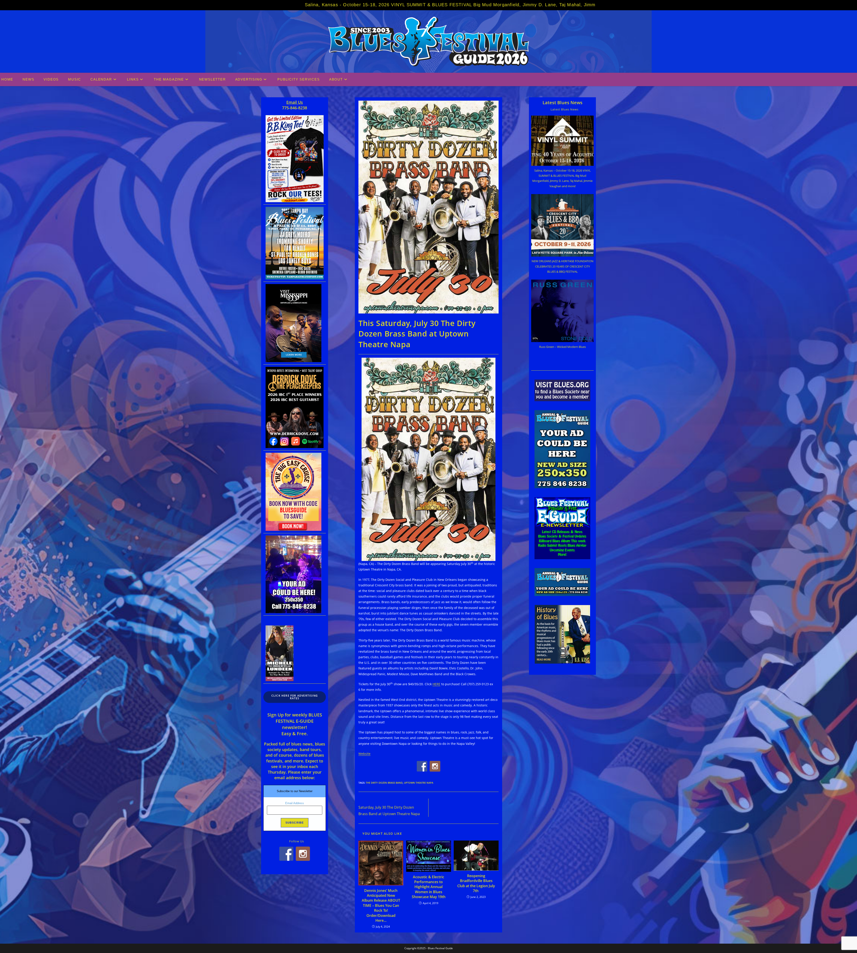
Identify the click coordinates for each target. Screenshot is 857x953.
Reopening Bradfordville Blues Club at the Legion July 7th (476, 883)
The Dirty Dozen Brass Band (384, 782)
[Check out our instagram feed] (435, 766)
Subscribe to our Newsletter (294, 791)
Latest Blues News (562, 103)
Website (364, 754)
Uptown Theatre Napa (418, 782)
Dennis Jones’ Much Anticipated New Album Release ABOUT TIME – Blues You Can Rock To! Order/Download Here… (381, 905)
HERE (436, 684)
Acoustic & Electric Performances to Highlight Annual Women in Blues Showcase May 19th (428, 886)
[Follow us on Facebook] (422, 766)
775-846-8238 (294, 107)
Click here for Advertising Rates (294, 697)
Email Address (294, 803)
